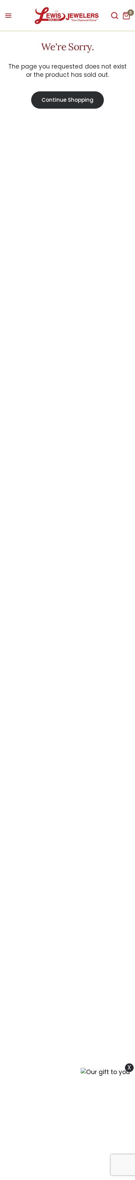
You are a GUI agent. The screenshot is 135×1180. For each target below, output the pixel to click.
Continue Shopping (67, 99)
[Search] (114, 15)
